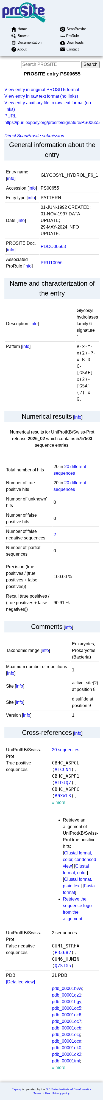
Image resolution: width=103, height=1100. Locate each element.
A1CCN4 (63, 769)
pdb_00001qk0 (66, 1047)
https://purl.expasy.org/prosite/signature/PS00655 (52, 122)
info (10, 178)
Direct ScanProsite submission (34, 135)
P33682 (63, 952)
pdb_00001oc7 (66, 1021)
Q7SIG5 (63, 965)
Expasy (16, 1089)
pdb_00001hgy (66, 1001)
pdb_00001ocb (66, 1028)
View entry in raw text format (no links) (41, 96)
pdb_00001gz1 (66, 995)
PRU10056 (52, 262)
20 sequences (65, 749)
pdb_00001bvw (67, 988)
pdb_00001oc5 (66, 1008)
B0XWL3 (63, 795)
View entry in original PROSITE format (41, 89)
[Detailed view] (20, 982)
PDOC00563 (53, 246)
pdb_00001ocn (66, 1041)
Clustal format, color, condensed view (79, 859)
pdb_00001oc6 (66, 1014)
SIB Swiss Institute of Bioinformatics (68, 1089)
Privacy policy (60, 1093)
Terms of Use (42, 1093)
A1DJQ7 (63, 782)
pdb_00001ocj (66, 1034)
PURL (10, 116)
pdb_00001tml (66, 1061)
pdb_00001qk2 (66, 1054)
